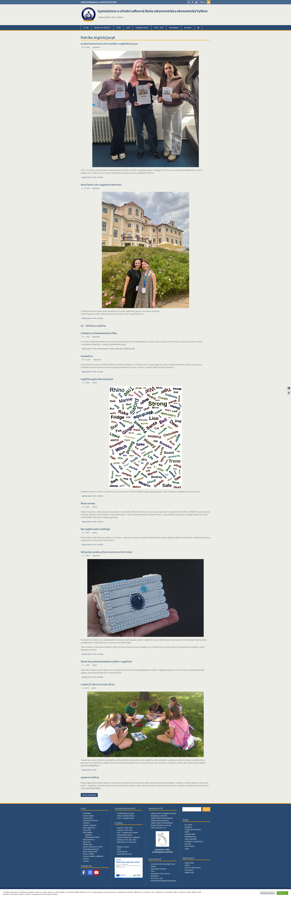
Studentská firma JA (124, 854)
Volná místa (189, 870)
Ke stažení (188, 825)
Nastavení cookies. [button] (267, 893)
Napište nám (189, 872)
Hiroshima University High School (163, 864)
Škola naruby (88, 503)
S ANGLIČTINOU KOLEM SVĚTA (97, 684)
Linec (153, 871)
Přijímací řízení (142, 27)
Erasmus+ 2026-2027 (125, 828)
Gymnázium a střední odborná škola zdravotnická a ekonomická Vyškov (153, 11)
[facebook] (192, 2)
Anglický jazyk (86, 177)
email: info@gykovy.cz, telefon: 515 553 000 (99, 2)
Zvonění (86, 861)
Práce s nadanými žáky (125, 818)
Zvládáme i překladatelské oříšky (99, 333)
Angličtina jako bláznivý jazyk (97, 379)
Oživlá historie (122, 852)
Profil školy (87, 813)
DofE (119, 849)
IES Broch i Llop (156, 878)
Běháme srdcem (123, 847)
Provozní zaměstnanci (193, 868)
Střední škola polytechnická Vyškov (163, 881)
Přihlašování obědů (92, 837)
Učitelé (187, 865)
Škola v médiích (88, 854)
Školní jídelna (88, 832)
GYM (119, 27)
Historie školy (88, 818)
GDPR (187, 832)
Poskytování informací (193, 829)
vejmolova (96, 47)
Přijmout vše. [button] (282, 893)
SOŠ (128, 27)
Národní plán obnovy (124, 835)
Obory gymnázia (89, 828)
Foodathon (87, 356)
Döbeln (153, 866)
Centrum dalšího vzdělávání (93, 856)
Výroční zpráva (88, 816)
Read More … (95, 765)
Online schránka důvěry (125, 816)
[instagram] (188, 2)
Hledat (206, 809)
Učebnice (86, 823)
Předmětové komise (90, 820)
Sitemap (188, 844)
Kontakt (187, 27)
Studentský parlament (91, 849)
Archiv (94, 177)
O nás (86, 27)
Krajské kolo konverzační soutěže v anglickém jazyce (109, 43)
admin (94, 383)
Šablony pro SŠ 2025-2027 (126, 840)
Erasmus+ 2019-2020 (125, 830)
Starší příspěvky (89, 795)
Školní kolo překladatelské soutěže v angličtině (106, 661)
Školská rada (87, 844)
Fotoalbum (173, 27)
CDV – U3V (158, 27)
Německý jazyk (102, 349)
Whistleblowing (190, 837)
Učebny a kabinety (89, 825)
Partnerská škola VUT (159, 828)
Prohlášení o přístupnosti (194, 841)
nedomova (97, 360)
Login (187, 848)
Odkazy (203, 2)
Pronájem (188, 827)
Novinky (100, 177)
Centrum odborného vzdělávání (128, 837)
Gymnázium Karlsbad (158, 869)
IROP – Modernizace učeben (127, 832)
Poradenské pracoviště (125, 813)
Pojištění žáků (190, 834)
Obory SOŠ (87, 830)
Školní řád (86, 842)
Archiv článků (189, 846)
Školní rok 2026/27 (102, 27)
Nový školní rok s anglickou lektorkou (101, 184)
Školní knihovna (88, 839)
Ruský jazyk (119, 349)
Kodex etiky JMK (191, 839)
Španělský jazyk (129, 349)
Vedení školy (189, 863)
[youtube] (196, 2)
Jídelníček (88, 835)
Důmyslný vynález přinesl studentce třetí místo (106, 552)
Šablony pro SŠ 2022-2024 (126, 842)
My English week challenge (95, 529)
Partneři (86, 859)
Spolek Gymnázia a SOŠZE (92, 847)
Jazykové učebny (90, 777)
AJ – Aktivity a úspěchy (93, 325)
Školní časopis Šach (90, 851)
